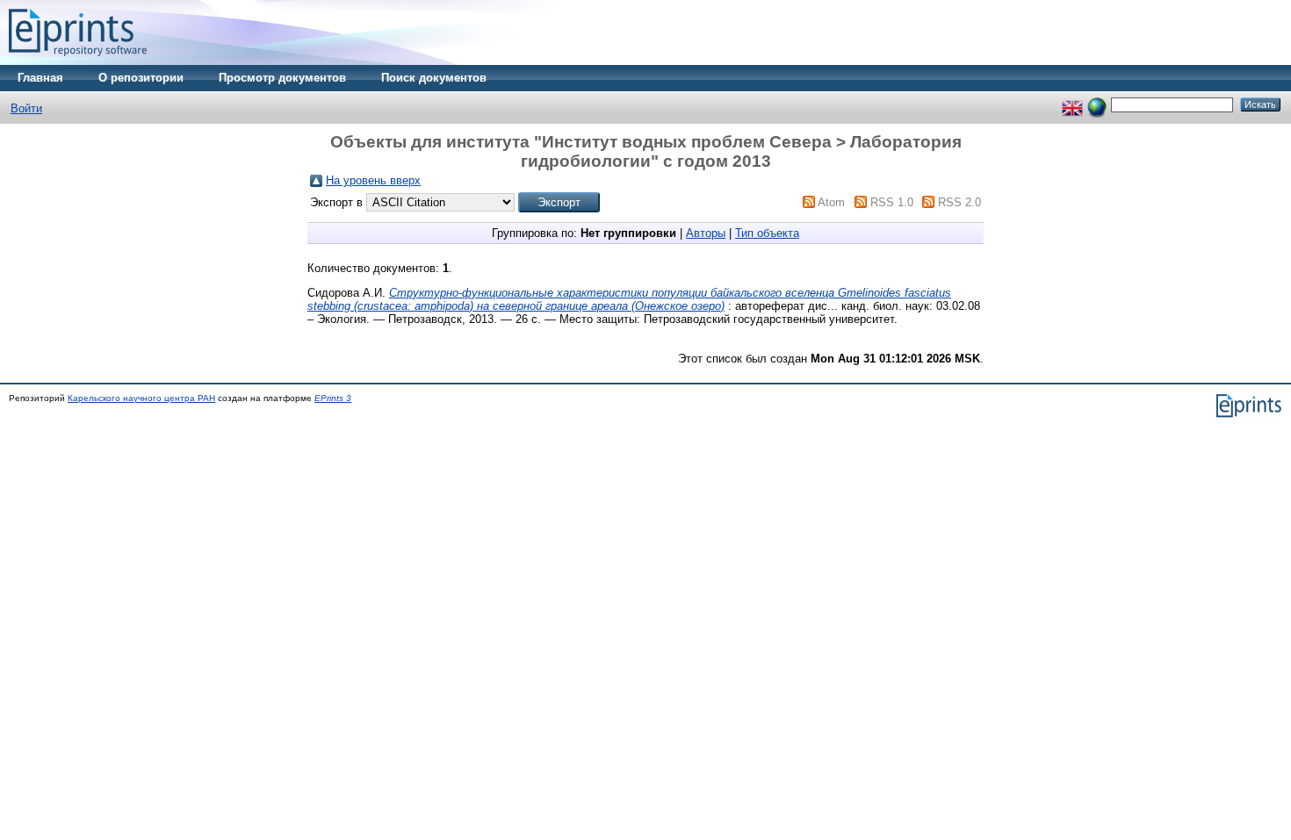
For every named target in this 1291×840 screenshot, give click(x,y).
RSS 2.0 (959, 202)
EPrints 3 (332, 398)
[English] (1072, 104)
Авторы (705, 233)
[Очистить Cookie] (1096, 104)
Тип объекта (767, 233)
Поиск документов (434, 77)
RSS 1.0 (891, 202)
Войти (26, 108)
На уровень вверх (373, 180)
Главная (40, 77)
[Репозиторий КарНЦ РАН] (77, 61)
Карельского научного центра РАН (141, 398)
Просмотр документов (282, 77)
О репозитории (141, 77)
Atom (831, 202)
